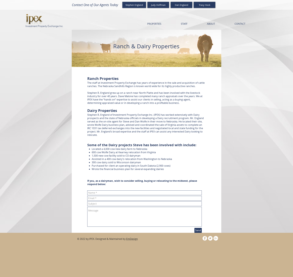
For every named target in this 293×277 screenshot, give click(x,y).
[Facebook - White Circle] (205, 238)
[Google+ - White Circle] (215, 238)
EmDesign (132, 239)
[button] (154, 24)
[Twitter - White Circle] (210, 238)
